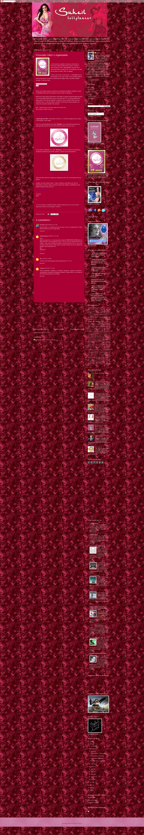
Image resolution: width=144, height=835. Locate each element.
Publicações (106, 349)
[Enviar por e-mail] (51, 214)
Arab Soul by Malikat (93, 800)
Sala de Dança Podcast (101, 354)
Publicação (99, 349)
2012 (91, 744)
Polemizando (106, 346)
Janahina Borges (44, 236)
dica (107, 323)
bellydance (100, 313)
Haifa (90, 333)
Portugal (89, 347)
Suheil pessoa (103, 358)
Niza (99, 342)
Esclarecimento (105, 326)
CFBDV (96, 317)
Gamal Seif (90, 331)
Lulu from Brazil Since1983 (96, 638)
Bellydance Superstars (98, 314)
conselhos (90, 319)
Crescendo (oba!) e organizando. (98, 761)
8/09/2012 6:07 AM (52, 224)
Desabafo (101, 323)
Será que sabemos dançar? (102, 577)
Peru (95, 346)
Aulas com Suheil (92, 92)
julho (92, 764)
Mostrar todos (108, 671)
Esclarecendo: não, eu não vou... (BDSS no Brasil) (102, 435)
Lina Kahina (103, 334)
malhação (98, 339)
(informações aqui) (70, 126)
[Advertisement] (59, 315)
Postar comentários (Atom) (44, 332)
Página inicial (59, 329)
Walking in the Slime (94, 628)
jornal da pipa (96, 334)
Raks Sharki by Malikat (93, 802)
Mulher (89, 342)
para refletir (105, 344)
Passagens (90, 346)
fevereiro (93, 776)
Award (93, 311)
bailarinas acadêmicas (105, 311)
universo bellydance (95, 362)
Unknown (42, 268)
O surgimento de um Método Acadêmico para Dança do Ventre (102, 382)
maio (92, 769)
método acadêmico (93, 341)
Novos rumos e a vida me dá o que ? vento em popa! (103, 639)
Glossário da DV (98, 331)
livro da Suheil (96, 336)
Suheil (98, 53)
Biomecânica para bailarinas (101, 415)
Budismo (91, 316)
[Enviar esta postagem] (48, 214)
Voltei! (101, 363)
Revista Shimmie (105, 352)
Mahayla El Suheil (106, 337)
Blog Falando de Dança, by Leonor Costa (98, 654)
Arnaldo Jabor (96, 309)
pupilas (89, 350)
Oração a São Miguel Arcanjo (101, 373)
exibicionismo (106, 328)
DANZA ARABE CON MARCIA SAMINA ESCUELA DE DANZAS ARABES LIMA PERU (98, 608)
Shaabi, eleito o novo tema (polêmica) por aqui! (101, 405)
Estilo (94, 328)
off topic (104, 343)
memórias (105, 339)
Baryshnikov (92, 312)
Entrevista (98, 326)
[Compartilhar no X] (54, 214)
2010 (91, 785)
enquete (92, 326)
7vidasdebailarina (94, 523)
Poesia (99, 346)
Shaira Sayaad (101, 357)
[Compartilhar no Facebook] (56, 214)
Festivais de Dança (92, 329)
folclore (100, 329)
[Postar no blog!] (53, 214)
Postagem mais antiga (77, 329)
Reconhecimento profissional (99, 350)
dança (107, 319)
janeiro (93, 779)
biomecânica (108, 314)
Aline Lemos (102, 308)
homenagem (96, 333)
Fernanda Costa (44, 225)
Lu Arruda (104, 336)
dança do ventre (94, 321)
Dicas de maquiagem (92, 324)
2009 (91, 787)
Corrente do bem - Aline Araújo (98, 753)
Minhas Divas (105, 341)
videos (96, 363)
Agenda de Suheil (92, 96)
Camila (97, 316)
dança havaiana (107, 321)
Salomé (109, 354)
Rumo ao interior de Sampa (97, 756)
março (92, 774)
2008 (91, 790)
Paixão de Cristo (96, 344)
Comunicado (103, 317)
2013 (91, 741)
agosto (92, 751)
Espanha (89, 328)
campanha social (105, 316)
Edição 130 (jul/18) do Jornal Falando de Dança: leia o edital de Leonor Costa (102, 658)
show (93, 358)
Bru (41, 258)
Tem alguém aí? (98, 447)
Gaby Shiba (106, 329)
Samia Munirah (94, 355)
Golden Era (108, 331)
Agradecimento (92, 308)
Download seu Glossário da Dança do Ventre (101, 425)
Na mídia (90, 94)
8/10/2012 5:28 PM (46, 258)
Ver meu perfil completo (93, 80)
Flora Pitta (92, 561)
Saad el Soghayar (91, 354)
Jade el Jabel (103, 333)
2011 (91, 782)
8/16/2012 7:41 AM (49, 268)
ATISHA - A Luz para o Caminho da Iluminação (102, 548)
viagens (90, 364)
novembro (93, 746)
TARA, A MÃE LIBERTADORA (98, 546)
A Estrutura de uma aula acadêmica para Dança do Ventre (102, 393)
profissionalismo (107, 347)
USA (107, 362)
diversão (100, 325)
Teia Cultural (94, 360)
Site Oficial (90, 89)
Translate (99, 116)
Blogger (80, 823)
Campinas (90, 317)
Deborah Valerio (93, 323)
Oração (89, 344)
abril (92, 771)
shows (97, 359)
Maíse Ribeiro (92, 339)
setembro (93, 748)
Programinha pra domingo (97, 758)
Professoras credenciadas (97, 347)
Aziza (97, 311)
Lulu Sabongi (97, 337)
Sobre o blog (91, 87)
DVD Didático (91, 98)
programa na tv (92, 349)
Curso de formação (99, 319)
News (94, 342)
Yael (91, 365)
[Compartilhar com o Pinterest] (57, 214)
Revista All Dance (95, 352)
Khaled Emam (93, 591)
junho (92, 766)
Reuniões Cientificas (101, 563)
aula (102, 309)
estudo (99, 328)
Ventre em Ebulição (94, 576)
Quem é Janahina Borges (95, 536)
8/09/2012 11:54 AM (53, 236)
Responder (42, 231)
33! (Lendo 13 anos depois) (96, 524)
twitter (99, 360)
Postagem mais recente (41, 329)
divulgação (107, 325)
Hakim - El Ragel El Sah (102, 592)
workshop (107, 364)
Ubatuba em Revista (106, 360)
